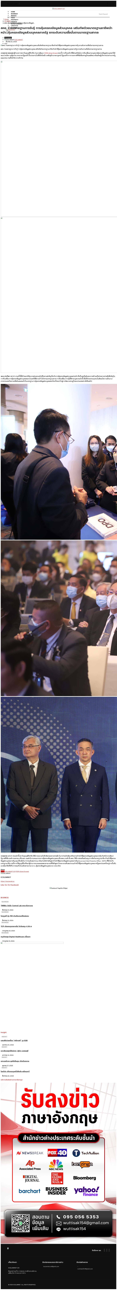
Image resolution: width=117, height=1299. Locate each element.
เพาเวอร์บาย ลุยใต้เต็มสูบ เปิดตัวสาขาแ (15, 1061)
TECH (13, 18)
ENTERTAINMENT (17, 24)
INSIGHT (14, 16)
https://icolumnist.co (7, 881)
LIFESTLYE (14, 26)
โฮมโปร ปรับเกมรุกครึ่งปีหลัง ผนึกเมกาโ (15, 1071)
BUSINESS (14, 14)
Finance (14, 22)
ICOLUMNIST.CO (9, 871)
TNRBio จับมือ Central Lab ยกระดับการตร (17, 905)
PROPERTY (14, 20)
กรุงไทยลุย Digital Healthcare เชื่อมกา (15, 936)
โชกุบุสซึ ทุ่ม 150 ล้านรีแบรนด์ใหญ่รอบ (15, 916)
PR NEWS (14, 28)
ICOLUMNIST (18, 40)
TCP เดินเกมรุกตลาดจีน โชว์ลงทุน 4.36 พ (16, 926)
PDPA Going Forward (22, 871)
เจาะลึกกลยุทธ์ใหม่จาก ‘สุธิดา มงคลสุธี (14, 1051)
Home (13, 12)
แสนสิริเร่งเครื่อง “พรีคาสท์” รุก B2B (14, 1040)
